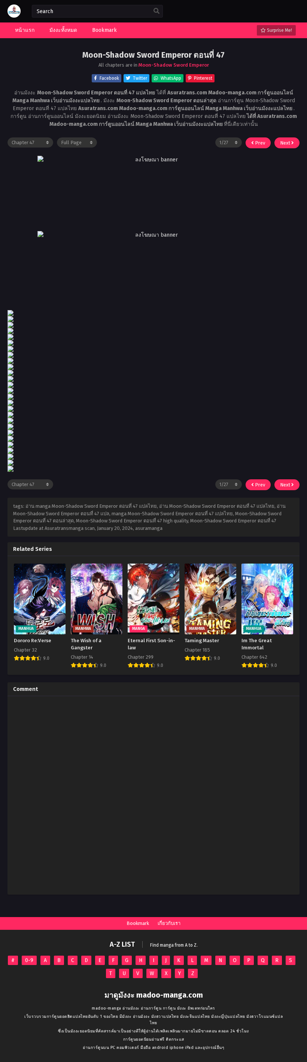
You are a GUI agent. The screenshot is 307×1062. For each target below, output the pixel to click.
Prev (259, 143)
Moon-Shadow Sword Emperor (174, 65)
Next (285, 143)
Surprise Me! (279, 30)
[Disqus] (153, 795)
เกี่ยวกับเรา (169, 923)
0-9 (29, 960)
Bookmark (138, 923)
